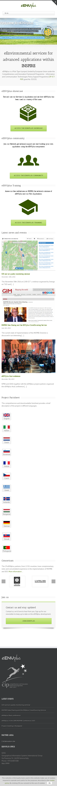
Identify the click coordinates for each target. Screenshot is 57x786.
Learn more (28, 34)
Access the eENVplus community (28, 175)
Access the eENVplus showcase (29, 128)
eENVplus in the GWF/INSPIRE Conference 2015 (18, 721)
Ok (50, 783)
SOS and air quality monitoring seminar (16, 274)
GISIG (7, 763)
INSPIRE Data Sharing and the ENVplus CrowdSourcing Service (24, 325)
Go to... (7, 13)
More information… (16, 571)
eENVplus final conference (11, 376)
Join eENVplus (29, 621)
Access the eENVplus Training (28, 223)
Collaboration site (8, 741)
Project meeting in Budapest (12, 726)
